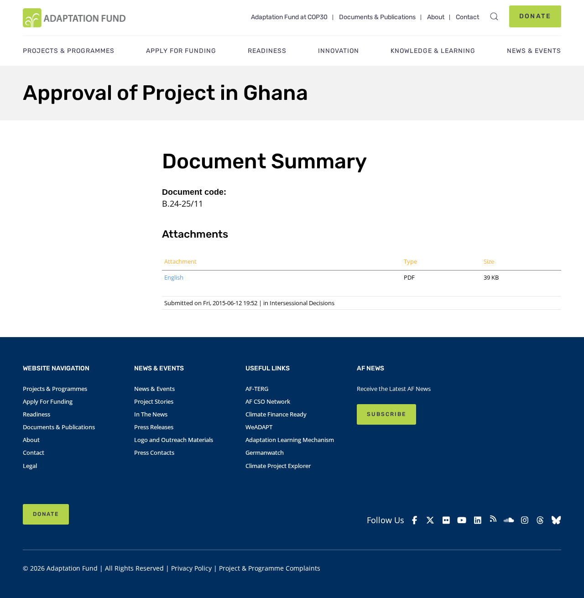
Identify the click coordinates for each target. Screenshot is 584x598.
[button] (494, 16)
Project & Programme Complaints (269, 568)
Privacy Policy (191, 568)
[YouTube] (462, 520)
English (173, 277)
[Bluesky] (556, 520)
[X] (430, 520)
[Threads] (540, 520)
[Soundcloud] (509, 520)
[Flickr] (446, 520)
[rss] (493, 520)
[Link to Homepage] (74, 17)
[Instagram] (525, 520)
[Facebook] (415, 520)
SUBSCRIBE (386, 414)
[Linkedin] (477, 520)
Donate (535, 16)
